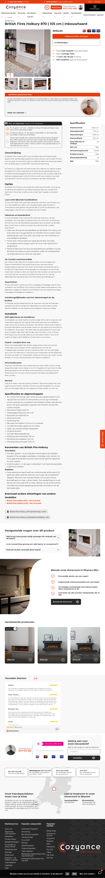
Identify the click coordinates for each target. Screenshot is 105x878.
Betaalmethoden (12, 842)
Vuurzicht (25, 840)
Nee (74, 874)
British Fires (51, 831)
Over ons (8, 829)
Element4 (51, 847)
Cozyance (51, 838)
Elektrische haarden (29, 829)
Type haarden (27, 851)
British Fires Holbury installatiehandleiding (29, 517)
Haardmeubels (27, 846)
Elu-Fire (50, 849)
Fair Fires (50, 855)
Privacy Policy (10, 839)
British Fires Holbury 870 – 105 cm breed (23, 500)
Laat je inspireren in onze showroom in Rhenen (79, 795)
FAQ (89, 2)
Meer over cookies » (87, 874)
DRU (48, 844)
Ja (67, 874)
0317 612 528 (24, 751)
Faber (49, 852)
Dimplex (50, 841)
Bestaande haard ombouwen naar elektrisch (33, 855)
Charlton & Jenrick (51, 835)
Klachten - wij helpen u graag (11, 859)
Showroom (56, 7)
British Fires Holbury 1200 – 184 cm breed (24, 503)
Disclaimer (9, 836)
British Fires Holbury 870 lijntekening (28, 512)
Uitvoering (25, 832)
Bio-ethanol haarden (29, 834)
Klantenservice (11, 849)
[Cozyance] (15, 9)
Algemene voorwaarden (10, 833)
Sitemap (8, 852)
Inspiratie (100, 15)
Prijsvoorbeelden (89, 15)
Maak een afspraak (15, 113)
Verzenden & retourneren (10, 846)
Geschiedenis (10, 863)
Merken (24, 843)
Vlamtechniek (27, 837)
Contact (97, 2)
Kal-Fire (50, 858)
